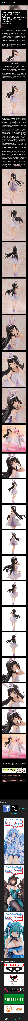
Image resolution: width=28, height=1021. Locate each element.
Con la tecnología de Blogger (15, 1019)
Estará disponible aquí (14, 70)
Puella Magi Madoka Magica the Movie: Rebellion (12, 781)
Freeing (10, 775)
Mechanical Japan (9, 2)
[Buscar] (26, 2)
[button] (3, 26)
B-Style (4, 775)
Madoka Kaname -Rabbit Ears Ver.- (14, 165)
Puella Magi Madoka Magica (9, 777)
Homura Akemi (16, 775)
